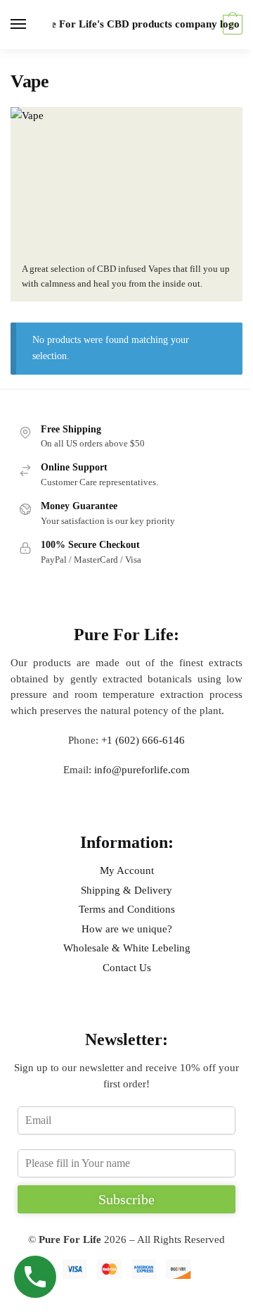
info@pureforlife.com (142, 769)
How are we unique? (127, 929)
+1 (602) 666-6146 (143, 740)
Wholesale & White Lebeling (126, 948)
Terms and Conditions (127, 909)
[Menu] (32, 24)
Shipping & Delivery (126, 890)
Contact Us (127, 967)
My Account (127, 870)
